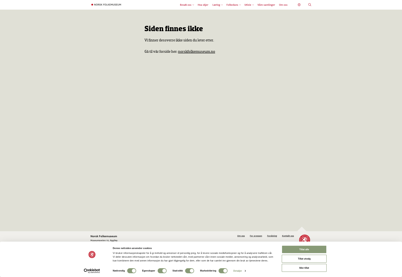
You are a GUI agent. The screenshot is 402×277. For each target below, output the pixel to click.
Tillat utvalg (304, 258)
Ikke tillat (304, 267)
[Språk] (299, 5)
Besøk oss (185, 4)
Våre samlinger (266, 4)
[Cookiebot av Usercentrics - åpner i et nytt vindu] (92, 271)
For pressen (256, 235)
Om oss (283, 4)
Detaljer (237, 270)
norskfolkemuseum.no (196, 52)
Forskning (272, 235)
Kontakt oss (288, 235)
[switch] (162, 270)
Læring (216, 4)
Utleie (247, 4)
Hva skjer (203, 4)
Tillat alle (304, 249)
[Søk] (310, 5)
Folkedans (232, 4)
